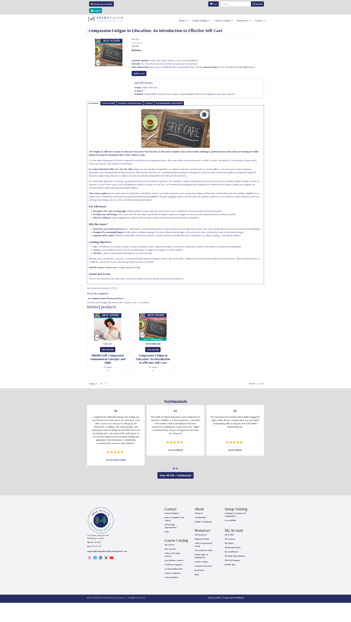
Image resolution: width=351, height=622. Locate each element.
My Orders (229, 543)
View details (108, 349)
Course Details (108, 103)
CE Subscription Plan (174, 569)
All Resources (201, 534)
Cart (215, 4)
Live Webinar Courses (174, 560)
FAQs (167, 531)
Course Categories (173, 573)
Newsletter (199, 570)
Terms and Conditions (233, 597)
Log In (97, 10)
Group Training (199, 20)
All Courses (170, 544)
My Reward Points (233, 547)
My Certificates (231, 551)
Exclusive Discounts (203, 566)
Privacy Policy (214, 597)
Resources (242, 20)
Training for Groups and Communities (235, 514)
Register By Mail (202, 539)
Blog (197, 574)
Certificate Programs (173, 564)
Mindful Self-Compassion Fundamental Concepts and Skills (107, 359)
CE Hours (149, 103)
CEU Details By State (204, 550)
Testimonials (200, 517)
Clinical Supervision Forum (203, 544)
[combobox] (236, 4)
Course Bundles (171, 577)
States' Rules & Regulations (201, 556)
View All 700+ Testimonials (175, 475)
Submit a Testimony (203, 521)
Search (258, 4)
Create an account (102, 4)
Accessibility (230, 520)
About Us (199, 513)
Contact (259, 20)
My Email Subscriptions (235, 556)
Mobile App (230, 564)
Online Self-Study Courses (172, 554)
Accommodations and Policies (169, 103)
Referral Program (232, 560)
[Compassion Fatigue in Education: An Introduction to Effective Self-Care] (108, 52)
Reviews (136, 50)
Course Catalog (222, 20)
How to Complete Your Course (174, 519)
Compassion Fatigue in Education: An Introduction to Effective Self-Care (153, 359)
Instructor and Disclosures (129, 103)
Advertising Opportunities (171, 526)
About (182, 20)
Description (94, 103)
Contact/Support (172, 513)
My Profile (229, 534)
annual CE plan (210, 67)
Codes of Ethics (201, 561)
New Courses (170, 549)
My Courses (230, 539)
